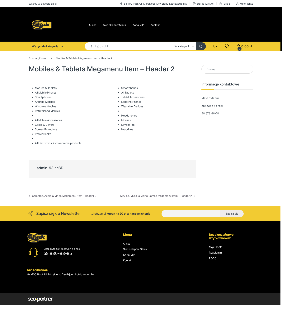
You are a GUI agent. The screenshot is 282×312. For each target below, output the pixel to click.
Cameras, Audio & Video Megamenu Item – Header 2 (62, 195)
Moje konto (246, 3)
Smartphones (43, 97)
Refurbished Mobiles (47, 110)
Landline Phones (131, 101)
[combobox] (128, 46)
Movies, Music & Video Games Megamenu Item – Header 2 (158, 195)
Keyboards (127, 124)
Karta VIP (138, 24)
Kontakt (155, 24)
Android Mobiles (45, 101)
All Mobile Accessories (48, 120)
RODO (213, 258)
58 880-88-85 (58, 253)
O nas (92, 24)
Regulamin (215, 252)
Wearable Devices (132, 106)
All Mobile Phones (45, 92)
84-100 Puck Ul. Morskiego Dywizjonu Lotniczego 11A (155, 3)
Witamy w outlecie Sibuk (43, 3)
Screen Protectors (46, 129)
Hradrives (127, 129)
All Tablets (127, 92)
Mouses (126, 120)
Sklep (226, 3)
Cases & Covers (44, 124)
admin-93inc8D (50, 168)
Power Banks (43, 133)
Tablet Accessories (132, 97)
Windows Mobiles (45, 106)
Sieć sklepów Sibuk (114, 24)
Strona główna (37, 58)
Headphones (129, 115)
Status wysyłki (205, 3)
